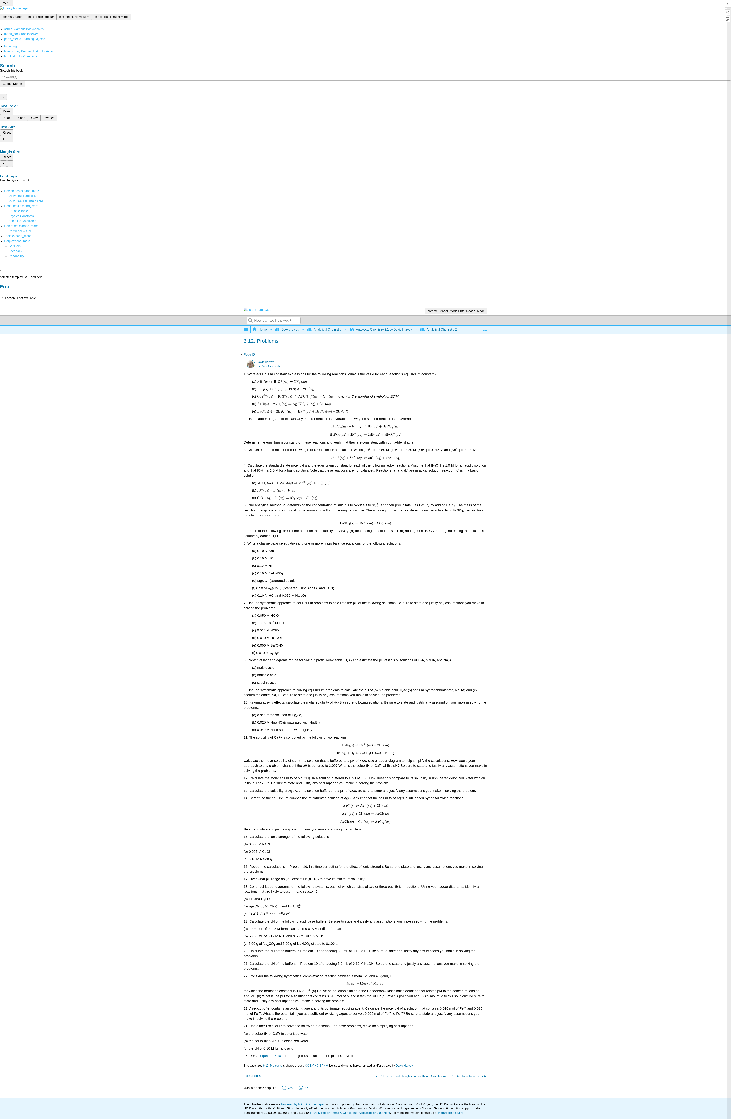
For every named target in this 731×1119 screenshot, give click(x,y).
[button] (15, 251)
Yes (290, 1088)
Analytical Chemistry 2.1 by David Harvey (384, 329)
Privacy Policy (319, 1112)
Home (262, 329)
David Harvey (265, 361)
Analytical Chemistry (327, 329)
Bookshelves (290, 329)
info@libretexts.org (450, 1112)
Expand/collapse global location (485, 328)
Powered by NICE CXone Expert (303, 1104)
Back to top (251, 1075)
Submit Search (13, 83)
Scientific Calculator (22, 221)
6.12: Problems (272, 1065)
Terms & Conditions (344, 1112)
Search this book (11, 70)
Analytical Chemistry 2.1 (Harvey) (449, 329)
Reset (7, 111)
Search (250, 320)
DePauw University (268, 366)
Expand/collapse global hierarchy (248, 329)
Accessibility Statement (374, 1112)
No (306, 1088)
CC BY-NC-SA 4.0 (316, 1065)
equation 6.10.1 (272, 1056)
